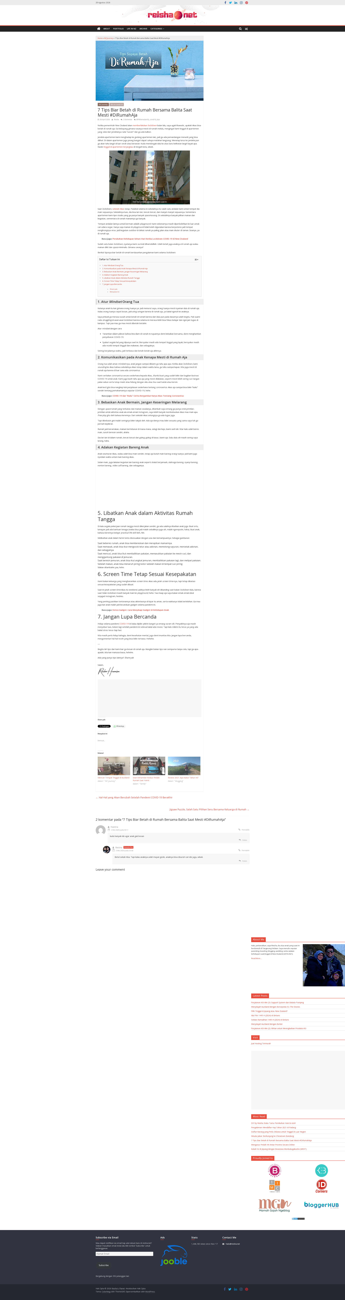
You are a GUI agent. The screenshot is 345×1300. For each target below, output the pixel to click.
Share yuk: (114, 289)
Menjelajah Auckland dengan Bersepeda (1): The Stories (275, 1006)
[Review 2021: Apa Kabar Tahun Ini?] (184, 766)
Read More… (256, 958)
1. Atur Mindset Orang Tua (112, 265)
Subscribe (104, 1265)
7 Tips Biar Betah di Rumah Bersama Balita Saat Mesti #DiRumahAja (281, 1140)
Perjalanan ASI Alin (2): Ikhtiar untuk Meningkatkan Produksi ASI (278, 1028)
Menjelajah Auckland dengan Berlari (266, 1024)
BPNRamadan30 (142, 119)
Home (100, 38)
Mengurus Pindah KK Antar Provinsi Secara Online (273, 1144)
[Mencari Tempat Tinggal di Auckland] (114, 766)
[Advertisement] (149, 488)
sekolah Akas (118, 208)
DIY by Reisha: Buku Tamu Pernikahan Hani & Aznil (273, 1123)
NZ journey (108, 38)
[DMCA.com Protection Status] (298, 1219)
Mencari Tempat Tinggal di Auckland (113, 777)
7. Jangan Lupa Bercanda (112, 284)
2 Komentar (127, 119)
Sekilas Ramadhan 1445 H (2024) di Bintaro (270, 1019)
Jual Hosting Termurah (261, 1043)
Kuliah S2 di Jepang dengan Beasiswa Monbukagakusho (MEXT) (279, 1149)
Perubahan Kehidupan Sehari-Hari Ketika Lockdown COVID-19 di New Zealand (150, 238)
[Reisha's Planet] (172, 15)
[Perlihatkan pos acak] (246, 29)
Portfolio (118, 28)
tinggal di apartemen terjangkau (118, 146)
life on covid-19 (117, 104)
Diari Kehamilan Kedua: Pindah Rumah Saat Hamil (146, 779)
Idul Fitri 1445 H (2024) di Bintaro (265, 1015)
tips (158, 119)
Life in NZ (131, 28)
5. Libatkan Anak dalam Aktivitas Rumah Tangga (121, 278)
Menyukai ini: (115, 292)
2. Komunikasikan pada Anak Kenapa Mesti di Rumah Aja (125, 268)
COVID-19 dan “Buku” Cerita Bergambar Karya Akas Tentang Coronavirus (148, 395)
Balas (244, 840)
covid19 (153, 119)
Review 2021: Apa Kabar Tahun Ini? (183, 777)
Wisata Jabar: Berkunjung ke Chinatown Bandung (272, 1136)
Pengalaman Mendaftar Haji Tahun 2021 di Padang (273, 1127)
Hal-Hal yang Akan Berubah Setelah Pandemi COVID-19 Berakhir (134, 797)
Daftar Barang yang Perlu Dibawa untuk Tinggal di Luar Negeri (278, 1131)
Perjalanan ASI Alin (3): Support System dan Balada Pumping (277, 1002)
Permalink (245, 830)
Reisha (116, 119)
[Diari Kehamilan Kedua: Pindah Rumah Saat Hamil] (149, 766)
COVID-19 (124, 623)
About (106, 28)
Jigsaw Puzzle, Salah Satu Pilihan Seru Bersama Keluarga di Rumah (209, 809)
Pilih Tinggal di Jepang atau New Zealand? (269, 1011)
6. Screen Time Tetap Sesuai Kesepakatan (119, 281)
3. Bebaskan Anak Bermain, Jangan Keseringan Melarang (125, 271)
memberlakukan (145, 125)
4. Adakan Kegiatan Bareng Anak (115, 275)
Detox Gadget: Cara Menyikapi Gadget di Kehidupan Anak (141, 610)
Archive (143, 28)
